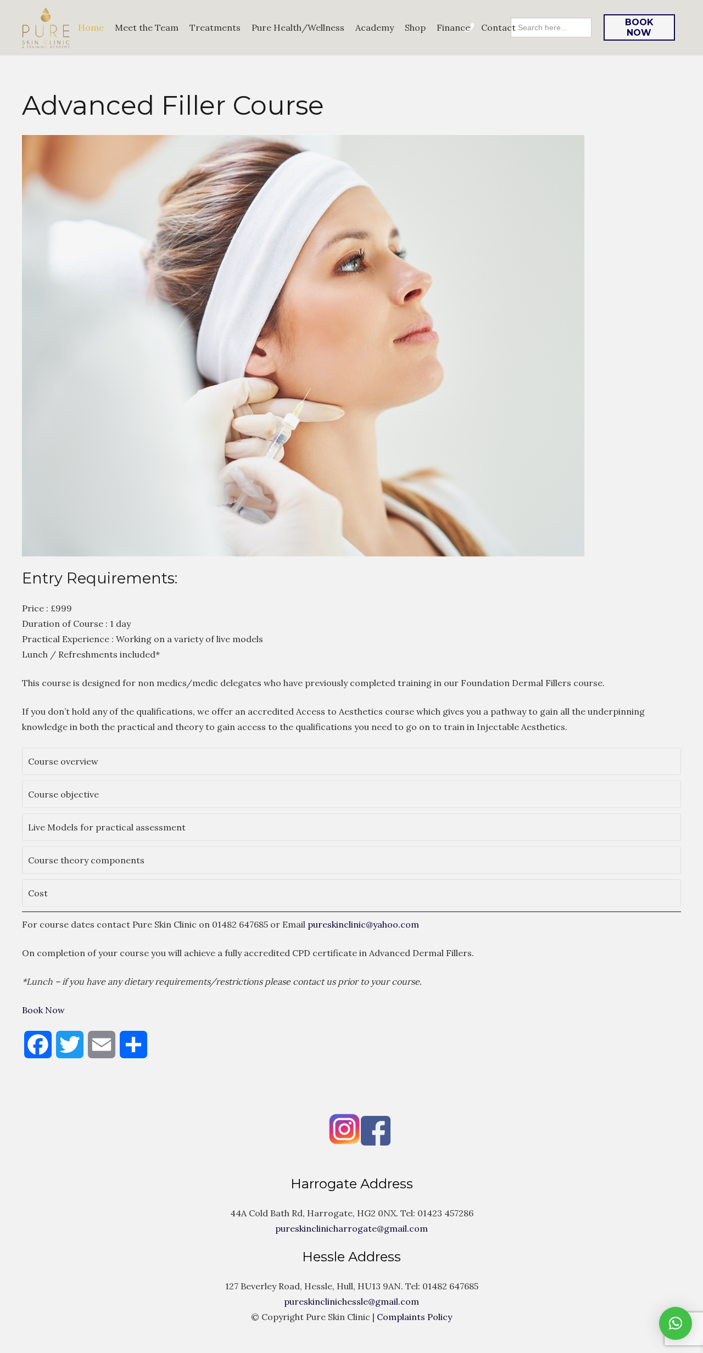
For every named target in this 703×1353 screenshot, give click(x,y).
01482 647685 (240, 924)
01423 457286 (445, 1213)
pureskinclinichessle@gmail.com (351, 1301)
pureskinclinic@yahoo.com (363, 924)
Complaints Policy (414, 1316)
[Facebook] (337, 1142)
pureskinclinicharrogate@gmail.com (351, 1228)
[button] (351, 761)
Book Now (43, 1009)
